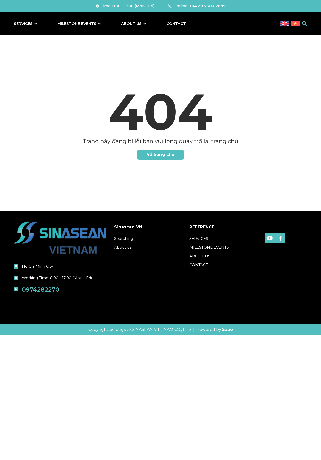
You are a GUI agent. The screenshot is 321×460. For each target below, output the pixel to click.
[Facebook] (280, 238)
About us (122, 247)
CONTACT (198, 264)
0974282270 (40, 289)
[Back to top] (304, 448)
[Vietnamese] (295, 23)
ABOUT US (199, 256)
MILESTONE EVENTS (209, 247)
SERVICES (198, 238)
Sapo (227, 329)
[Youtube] (270, 238)
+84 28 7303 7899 (207, 5)
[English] (285, 23)
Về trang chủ (160, 154)
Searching (123, 238)
